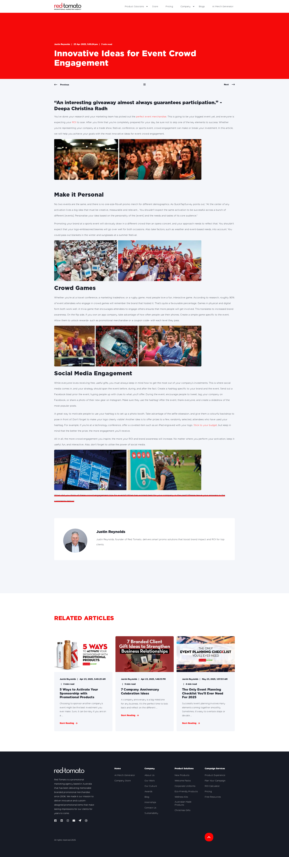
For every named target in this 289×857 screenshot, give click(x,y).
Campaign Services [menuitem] (215, 768)
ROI (74, 122)
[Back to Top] (209, 837)
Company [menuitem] (185, 6)
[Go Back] (144, 85)
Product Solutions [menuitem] (134, 6)
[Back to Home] (67, 6)
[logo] (69, 770)
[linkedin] (62, 820)
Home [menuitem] (117, 768)
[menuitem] (147, 6)
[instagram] (68, 820)
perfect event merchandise (151, 116)
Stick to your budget (205, 425)
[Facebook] (56, 820)
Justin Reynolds (62, 44)
